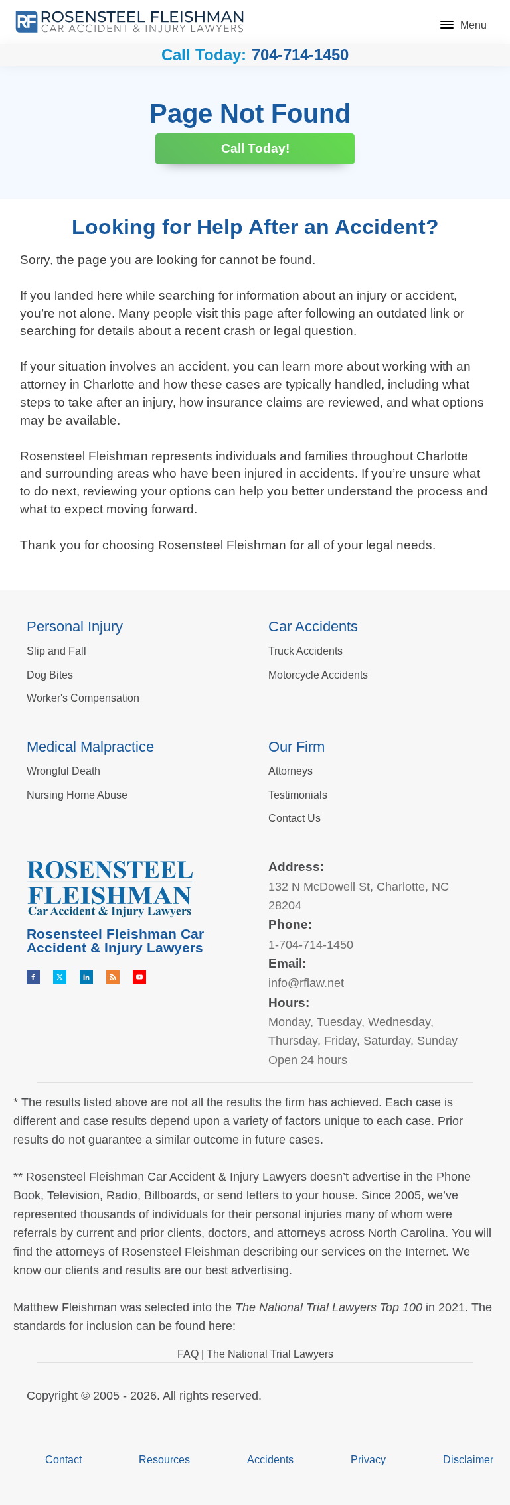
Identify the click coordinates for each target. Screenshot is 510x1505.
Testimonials (297, 795)
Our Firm (296, 746)
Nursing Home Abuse (77, 795)
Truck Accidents (305, 651)
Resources (164, 1459)
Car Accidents (313, 626)
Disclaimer (468, 1459)
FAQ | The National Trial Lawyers (255, 1354)
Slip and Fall (56, 651)
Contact (63, 1459)
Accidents (270, 1459)
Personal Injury (75, 626)
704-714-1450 (300, 55)
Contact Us (294, 818)
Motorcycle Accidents (318, 675)
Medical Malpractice (90, 746)
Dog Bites (50, 675)
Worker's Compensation (83, 698)
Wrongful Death (63, 771)
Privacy (368, 1459)
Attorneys (290, 771)
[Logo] (129, 21)
